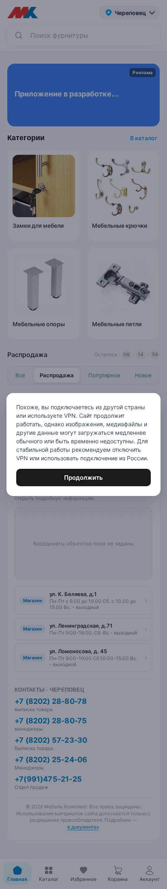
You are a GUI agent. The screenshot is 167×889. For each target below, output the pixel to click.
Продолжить (83, 477)
